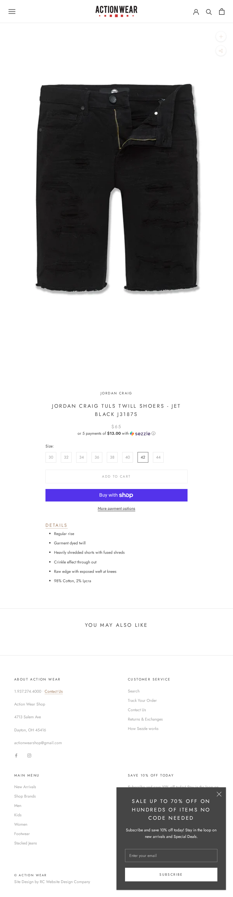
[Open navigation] (12, 11)
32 (66, 457)
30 (51, 457)
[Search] (209, 11)
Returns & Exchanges (145, 719)
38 (112, 457)
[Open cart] (221, 11)
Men (17, 805)
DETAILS (56, 525)
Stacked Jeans (25, 843)
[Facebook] (16, 755)
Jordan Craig (116, 393)
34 (81, 457)
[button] (116, 433)
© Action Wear (30, 875)
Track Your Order (142, 700)
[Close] (219, 794)
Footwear (22, 833)
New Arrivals (25, 787)
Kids (18, 815)
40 (127, 457)
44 (158, 457)
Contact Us (54, 691)
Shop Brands (25, 796)
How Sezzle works (143, 728)
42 (143, 457)
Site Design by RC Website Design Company (52, 881)
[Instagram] (29, 755)
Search (134, 691)
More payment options (116, 508)
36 (97, 457)
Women (20, 824)
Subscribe (171, 874)
